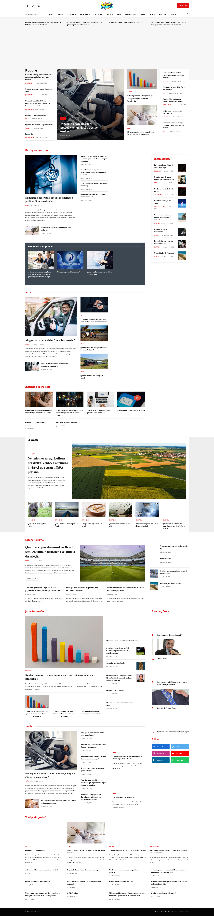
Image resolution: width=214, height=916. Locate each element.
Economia (71, 14)
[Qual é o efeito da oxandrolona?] (182, 232)
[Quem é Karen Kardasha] (140, 693)
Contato (183, 5)
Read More (31, 578)
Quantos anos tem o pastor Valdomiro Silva (39, 90)
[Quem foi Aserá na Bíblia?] (140, 666)
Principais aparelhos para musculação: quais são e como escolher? (79, 127)
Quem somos (184, 912)
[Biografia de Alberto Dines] (170, 697)
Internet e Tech (113, 14)
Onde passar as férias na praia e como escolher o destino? (163, 217)
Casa (60, 14)
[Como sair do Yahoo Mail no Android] (131, 399)
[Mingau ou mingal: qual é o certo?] (94, 509)
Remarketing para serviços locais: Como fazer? (163, 242)
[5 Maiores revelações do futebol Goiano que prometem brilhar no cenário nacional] (140, 651)
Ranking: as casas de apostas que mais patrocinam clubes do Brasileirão (140, 98)
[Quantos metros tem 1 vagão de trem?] (94, 361)
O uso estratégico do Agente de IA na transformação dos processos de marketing (69, 412)
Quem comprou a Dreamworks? (68, 272)
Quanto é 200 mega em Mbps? (67, 422)
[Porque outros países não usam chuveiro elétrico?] (147, 509)
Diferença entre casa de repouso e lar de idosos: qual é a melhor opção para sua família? (94, 158)
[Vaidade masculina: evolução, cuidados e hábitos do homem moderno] (32, 803)
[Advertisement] (107, 50)
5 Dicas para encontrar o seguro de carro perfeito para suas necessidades (93, 320)
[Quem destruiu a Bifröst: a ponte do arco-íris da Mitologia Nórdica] (174, 509)
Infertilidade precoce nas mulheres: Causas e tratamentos (93, 745)
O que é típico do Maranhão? (164, 253)
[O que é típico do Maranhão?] (182, 255)
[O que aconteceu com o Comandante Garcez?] (125, 627)
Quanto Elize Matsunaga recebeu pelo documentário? (173, 100)
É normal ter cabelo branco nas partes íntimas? (92, 769)
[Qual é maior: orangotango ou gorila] (40, 509)
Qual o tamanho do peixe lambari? (169, 635)
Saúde (152, 14)
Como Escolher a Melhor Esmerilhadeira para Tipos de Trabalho (173, 75)
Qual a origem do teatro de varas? (164, 190)
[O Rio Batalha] (154, 561)
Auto (51, 14)
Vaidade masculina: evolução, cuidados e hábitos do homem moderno (173, 125)
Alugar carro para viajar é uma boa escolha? (174, 88)
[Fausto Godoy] (170, 647)
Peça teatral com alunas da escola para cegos (164, 166)
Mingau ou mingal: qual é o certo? (92, 524)
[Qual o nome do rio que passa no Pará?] (67, 509)
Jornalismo (130, 14)
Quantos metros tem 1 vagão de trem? (39, 124)
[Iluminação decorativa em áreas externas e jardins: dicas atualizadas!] (51, 174)
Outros (174, 14)
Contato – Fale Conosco (169, 912)
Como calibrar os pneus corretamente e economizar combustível (55, 364)
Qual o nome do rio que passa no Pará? (67, 524)
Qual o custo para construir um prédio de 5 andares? (56, 228)
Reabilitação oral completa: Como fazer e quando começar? (93, 757)
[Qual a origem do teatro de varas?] (182, 191)
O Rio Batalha (165, 558)
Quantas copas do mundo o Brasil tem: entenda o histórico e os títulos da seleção (43, 23)
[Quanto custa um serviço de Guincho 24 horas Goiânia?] (94, 333)
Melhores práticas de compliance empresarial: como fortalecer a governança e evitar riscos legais (39, 274)
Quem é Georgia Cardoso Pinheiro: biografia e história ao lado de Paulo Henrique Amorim (119, 678)
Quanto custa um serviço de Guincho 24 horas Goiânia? (93, 348)
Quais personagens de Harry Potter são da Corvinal (127, 850)
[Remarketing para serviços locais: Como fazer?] (182, 244)
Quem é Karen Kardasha (115, 690)
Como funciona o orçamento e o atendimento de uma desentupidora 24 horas (93, 172)
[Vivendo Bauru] (107, 5)
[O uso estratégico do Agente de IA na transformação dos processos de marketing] (69, 399)
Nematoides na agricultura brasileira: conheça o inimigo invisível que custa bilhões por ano (168, 23)
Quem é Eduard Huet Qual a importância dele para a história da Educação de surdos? (38, 103)
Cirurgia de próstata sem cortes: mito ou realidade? (92, 733)
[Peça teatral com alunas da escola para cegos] (182, 168)
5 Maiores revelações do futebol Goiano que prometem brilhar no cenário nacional (39, 77)
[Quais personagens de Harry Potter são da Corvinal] (128, 832)
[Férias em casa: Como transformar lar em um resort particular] (142, 115)
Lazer (142, 14)
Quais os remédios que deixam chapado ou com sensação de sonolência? (127, 757)
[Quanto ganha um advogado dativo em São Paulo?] (100, 260)
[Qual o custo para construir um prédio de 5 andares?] (32, 230)
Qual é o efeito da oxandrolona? (36, 115)
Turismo (163, 14)
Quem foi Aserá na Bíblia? (115, 663)
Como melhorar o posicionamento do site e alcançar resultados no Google (38, 411)
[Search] (187, 14)
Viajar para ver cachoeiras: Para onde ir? (172, 112)
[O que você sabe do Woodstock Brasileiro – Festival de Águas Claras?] (169, 832)
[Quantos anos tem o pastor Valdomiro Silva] (140, 705)
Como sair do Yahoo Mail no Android (131, 410)
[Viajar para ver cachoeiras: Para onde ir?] (154, 549)
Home (157, 912)
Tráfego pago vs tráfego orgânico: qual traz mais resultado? (99, 411)
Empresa (98, 14)
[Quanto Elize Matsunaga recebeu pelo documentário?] (91, 701)
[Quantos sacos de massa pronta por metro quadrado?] (182, 179)
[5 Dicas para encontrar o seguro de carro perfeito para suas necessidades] (94, 304)
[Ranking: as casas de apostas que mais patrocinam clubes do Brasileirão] (142, 79)
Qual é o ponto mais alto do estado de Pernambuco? (173, 572)
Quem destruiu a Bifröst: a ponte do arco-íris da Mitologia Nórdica (173, 526)
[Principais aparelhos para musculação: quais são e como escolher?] (90, 104)
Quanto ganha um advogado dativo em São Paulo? (99, 273)
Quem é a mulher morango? (35, 850)
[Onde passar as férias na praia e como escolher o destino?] (182, 217)
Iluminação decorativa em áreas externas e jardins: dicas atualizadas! (49, 199)
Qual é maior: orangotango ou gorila (39, 524)
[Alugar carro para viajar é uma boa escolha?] (51, 316)
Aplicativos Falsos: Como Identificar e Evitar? (125, 22)
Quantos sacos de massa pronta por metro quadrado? (93, 195)
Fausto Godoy (30, 134)
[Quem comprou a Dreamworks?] (70, 260)
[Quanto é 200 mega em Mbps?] (182, 203)
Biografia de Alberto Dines (166, 708)
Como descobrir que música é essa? (121, 881)
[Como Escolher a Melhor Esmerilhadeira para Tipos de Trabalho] (64, 701)
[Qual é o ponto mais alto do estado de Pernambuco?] (154, 573)
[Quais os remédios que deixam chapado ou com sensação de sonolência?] (128, 740)
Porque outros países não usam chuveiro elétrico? (146, 524)
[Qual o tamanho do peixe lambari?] (170, 624)
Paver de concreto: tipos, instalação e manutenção (93, 184)
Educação (85, 14)
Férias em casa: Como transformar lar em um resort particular (141, 133)
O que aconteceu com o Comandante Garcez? (122, 641)
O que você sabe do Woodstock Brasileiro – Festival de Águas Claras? (168, 851)
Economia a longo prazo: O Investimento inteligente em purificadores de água (91, 797)
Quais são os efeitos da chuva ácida (119, 524)
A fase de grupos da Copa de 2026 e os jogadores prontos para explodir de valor (84, 23)
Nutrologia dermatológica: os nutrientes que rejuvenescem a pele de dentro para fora (93, 782)
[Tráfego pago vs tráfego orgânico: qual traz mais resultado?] (100, 399)
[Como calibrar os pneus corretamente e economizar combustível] (32, 366)
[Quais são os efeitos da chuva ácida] (121, 509)
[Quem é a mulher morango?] (44, 832)
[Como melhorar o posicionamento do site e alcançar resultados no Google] (39, 399)
